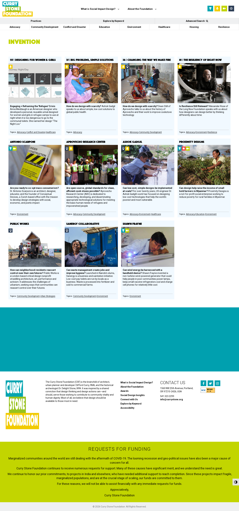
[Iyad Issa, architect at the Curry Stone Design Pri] (137, 352)
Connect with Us (129, 399)
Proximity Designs (191, 142)
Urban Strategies (47, 296)
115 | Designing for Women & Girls (33, 60)
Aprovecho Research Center (85, 142)
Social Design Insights (132, 395)
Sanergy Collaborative (82, 224)
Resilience (224, 27)
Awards (124, 391)
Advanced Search (195, 21)
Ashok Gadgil (132, 142)
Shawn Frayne (132, 224)
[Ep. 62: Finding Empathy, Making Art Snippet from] (58, 352)
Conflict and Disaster (74, 27)
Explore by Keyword (113, 21)
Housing (194, 27)
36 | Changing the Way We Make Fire (147, 60)
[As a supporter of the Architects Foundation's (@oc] (98, 352)
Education (104, 27)
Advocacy (15, 27)
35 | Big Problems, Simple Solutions (89, 60)
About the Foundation (132, 386)
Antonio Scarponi (22, 142)
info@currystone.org (171, 399)
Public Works (19, 224)
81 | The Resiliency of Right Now (200, 60)
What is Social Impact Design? (136, 382)
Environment (134, 27)
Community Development (44, 27)
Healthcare (164, 27)
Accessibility (127, 408)
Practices (36, 21)
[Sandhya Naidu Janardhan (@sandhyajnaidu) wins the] (19, 352)
